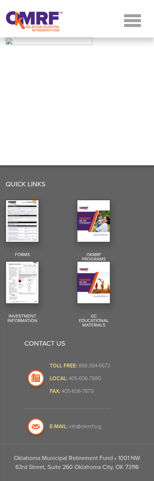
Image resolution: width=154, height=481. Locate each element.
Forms (22, 254)
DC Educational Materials (94, 320)
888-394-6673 (94, 365)
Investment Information (22, 318)
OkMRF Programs (94, 256)
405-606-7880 (85, 378)
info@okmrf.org (85, 426)
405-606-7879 (77, 390)
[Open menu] (132, 19)
